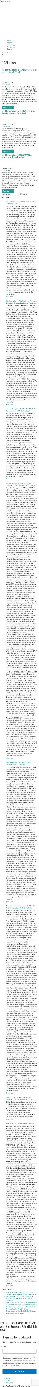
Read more (9, 297)
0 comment (6, 85)
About (8, 1381)
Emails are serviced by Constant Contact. (19, 1364)
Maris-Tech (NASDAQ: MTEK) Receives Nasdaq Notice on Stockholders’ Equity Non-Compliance (21, 1304)
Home (9, 41)
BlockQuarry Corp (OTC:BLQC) (21, 302)
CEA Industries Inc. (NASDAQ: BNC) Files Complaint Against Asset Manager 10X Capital (21, 1293)
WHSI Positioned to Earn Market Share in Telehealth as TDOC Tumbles (19, 763)
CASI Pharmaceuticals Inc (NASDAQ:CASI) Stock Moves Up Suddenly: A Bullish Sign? (18, 112)
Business (10, 49)
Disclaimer (9, 1383)
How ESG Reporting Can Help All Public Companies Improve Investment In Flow (19, 1098)
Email (4, 1346)
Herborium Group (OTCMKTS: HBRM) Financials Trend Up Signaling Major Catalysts (21, 484)
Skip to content (5, 1)
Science (9, 43)
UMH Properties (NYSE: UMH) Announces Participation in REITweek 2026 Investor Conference (19, 1298)
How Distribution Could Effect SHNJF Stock (20, 1123)
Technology (11, 45)
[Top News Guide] (19, 23)
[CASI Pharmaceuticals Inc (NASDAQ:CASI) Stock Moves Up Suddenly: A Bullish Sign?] (12, 119)
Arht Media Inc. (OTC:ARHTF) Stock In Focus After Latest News (21, 202)
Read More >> (7, 107)
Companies (11, 47)
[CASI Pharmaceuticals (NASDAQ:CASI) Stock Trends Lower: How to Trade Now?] (12, 163)
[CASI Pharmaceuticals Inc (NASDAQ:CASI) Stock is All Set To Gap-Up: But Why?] (12, 77)
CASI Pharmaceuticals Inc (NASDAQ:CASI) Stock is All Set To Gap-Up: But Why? (19, 70)
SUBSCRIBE (19, 1371)
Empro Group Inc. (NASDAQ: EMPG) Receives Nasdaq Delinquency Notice (21, 1312)
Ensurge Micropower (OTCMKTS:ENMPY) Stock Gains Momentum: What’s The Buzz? (21, 410)
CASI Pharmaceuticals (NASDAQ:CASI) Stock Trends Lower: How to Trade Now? (17, 156)
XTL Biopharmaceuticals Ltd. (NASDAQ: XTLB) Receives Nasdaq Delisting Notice (21, 1308)
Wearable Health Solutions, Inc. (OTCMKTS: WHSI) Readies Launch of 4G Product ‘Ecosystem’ (20, 907)
